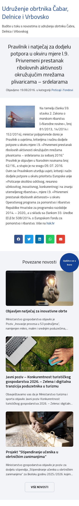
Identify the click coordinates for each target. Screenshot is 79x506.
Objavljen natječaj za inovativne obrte (36, 311)
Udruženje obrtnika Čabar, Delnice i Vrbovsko (35, 12)
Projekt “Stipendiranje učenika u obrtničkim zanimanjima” (32, 454)
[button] (18, 239)
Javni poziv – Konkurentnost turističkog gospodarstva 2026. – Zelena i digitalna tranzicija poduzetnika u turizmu (38, 381)
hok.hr (50, 223)
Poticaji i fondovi (62, 90)
